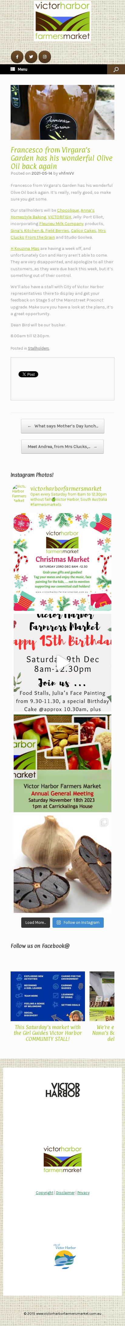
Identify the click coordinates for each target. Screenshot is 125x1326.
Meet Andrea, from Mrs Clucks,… (62, 446)
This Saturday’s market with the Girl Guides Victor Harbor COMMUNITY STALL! (48, 1033)
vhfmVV (66, 173)
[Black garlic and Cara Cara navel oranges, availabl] (62, 864)
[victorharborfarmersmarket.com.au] (62, 21)
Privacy (83, 1192)
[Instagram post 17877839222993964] (62, 663)
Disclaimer (65, 1192)
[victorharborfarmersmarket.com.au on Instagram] (45, 57)
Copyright (44, 1192)
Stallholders (38, 348)
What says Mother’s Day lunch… (62, 426)
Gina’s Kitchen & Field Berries (40, 230)
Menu (22, 69)
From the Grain (40, 237)
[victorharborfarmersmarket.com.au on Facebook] (17, 57)
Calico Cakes (83, 230)
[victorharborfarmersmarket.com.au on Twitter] (31, 57)
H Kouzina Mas (25, 248)
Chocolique (68, 210)
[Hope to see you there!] (62, 562)
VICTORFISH (59, 217)
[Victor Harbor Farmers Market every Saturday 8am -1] (62, 763)
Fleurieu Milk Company (61, 223)
